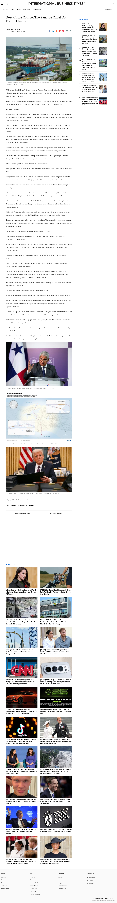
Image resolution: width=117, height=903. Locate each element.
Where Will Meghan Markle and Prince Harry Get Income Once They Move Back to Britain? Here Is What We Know (56, 741)
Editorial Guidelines (55, 513)
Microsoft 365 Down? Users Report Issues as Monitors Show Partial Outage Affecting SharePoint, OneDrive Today (55, 622)
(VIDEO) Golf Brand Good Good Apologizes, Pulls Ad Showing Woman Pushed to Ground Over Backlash (55, 592)
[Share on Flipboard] (60, 31)
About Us (32, 877)
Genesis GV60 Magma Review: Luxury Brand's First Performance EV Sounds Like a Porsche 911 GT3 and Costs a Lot (21, 711)
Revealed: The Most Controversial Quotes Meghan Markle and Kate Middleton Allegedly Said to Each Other (21, 771)
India (59, 880)
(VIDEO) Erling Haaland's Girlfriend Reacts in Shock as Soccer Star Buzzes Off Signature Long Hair (21, 801)
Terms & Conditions (35, 883)
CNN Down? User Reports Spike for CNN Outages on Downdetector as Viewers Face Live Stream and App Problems (20, 682)
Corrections (33, 891)
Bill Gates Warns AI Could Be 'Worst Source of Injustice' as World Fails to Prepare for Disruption (21, 831)
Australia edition (108, 9)
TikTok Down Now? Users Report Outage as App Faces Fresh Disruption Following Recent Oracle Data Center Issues (21, 741)
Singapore (61, 883)
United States (62, 888)
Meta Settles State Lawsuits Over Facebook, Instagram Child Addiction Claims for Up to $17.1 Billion (55, 801)
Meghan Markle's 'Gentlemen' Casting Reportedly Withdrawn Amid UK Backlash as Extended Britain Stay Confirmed (21, 861)
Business (5, 9)
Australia (60, 877)
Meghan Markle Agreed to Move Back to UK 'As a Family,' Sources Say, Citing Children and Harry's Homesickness (55, 861)
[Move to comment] (70, 31)
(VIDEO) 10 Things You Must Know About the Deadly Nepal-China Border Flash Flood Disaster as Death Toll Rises (55, 771)
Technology (26, 9)
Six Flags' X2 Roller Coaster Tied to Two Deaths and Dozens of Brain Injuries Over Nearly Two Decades (20, 652)
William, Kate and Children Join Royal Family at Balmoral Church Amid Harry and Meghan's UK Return (21, 592)
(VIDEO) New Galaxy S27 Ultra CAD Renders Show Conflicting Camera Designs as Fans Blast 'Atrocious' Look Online (55, 682)
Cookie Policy (33, 888)
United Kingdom (62, 885)
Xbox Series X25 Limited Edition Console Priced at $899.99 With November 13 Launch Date (55, 711)
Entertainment (37, 9)
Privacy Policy (34, 885)
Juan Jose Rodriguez (13, 29)
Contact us (33, 880)
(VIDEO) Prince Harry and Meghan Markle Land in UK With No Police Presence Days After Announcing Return (54, 652)
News (12, 9)
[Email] (67, 31)
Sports (18, 9)
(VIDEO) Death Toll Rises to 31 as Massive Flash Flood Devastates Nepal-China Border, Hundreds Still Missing (21, 622)
